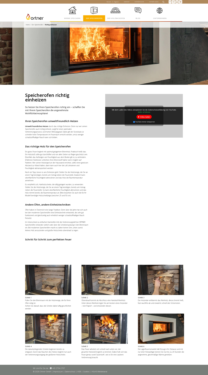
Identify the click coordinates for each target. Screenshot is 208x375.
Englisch (116, 2)
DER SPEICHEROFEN (94, 18)
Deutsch (109, 2)
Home (28, 25)
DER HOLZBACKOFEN (116, 18)
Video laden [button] (145, 117)
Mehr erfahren (144, 112)
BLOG (138, 18)
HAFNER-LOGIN (153, 2)
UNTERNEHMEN (160, 18)
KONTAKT (126, 2)
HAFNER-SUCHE (139, 2)
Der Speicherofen (37, 25)
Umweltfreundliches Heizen (36, 126)
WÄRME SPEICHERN (72, 18)
